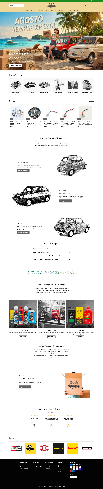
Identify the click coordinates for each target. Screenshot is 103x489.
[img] (51, 411)
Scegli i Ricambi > (23, 170)
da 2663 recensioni (50, 412)
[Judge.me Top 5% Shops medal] (72, 272)
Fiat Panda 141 (39, 10)
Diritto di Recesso (49, 465)
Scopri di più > (23, 336)
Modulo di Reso (48, 466)
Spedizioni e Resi (24, 468)
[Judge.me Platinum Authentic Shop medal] (52, 272)
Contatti (76, 10)
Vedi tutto (91, 101)
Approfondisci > (25, 387)
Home (26, 10)
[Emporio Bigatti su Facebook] (60, 472)
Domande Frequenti (24, 466)
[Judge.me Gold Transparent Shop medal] (62, 272)
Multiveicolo (61, 10)
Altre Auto (53, 10)
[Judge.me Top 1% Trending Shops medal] (67, 272)
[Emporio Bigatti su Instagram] (58, 472)
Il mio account (48, 468)
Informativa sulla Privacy (38, 466)
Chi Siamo (22, 465)
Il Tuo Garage (69, 10)
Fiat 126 (47, 10)
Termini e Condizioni (37, 465)
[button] (50, 428)
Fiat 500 (32, 10)
